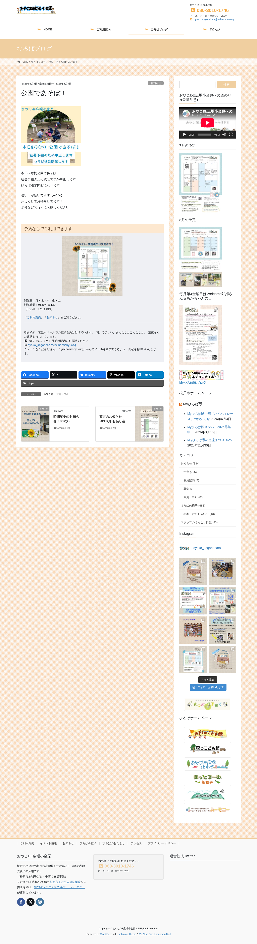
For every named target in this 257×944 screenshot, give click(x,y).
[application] (207, 123)
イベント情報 (48, 843)
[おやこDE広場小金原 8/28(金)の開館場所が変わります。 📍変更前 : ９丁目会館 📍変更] (222, 600)
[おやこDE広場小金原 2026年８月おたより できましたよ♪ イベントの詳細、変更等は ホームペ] (193, 659)
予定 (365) (190, 472)
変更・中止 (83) (194, 497)
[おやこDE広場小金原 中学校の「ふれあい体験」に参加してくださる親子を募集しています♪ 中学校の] (222, 630)
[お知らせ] (35, 423)
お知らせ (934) (190, 463)
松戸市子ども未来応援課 (65, 882)
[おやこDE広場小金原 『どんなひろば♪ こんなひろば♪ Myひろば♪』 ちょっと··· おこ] (193, 630)
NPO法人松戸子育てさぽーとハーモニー (59, 887)
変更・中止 (62, 394)
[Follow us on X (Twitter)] (31, 902)
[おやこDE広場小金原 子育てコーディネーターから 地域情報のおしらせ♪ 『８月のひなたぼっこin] (222, 659)
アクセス (136, 843)
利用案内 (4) (191, 480)
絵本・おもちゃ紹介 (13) (199, 514)
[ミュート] (224, 135)
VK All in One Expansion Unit (155, 934)
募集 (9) (189, 488)
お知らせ (156, 83)
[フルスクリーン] (231, 135)
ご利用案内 (34, 317)
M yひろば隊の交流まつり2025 (209, 440)
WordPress (106, 934)
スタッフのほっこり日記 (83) (199, 522)
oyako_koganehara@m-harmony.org (214, 19)
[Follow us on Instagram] (40, 902)
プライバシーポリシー (162, 843)
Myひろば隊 (192, 404)
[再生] (185, 135)
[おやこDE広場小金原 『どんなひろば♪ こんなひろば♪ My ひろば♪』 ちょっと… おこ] (222, 571)
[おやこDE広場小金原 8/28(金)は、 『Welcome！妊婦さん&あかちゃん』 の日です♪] (193, 600)
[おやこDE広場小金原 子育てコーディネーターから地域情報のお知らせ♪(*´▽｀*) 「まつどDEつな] (193, 571)
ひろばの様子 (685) (193, 505)
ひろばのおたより (113, 843)
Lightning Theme (127, 934)
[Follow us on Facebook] (21, 902)
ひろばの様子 (88, 843)
